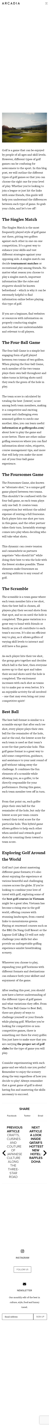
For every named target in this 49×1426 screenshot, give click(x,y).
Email (40, 1115)
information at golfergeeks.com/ (23, 428)
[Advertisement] (24, 85)
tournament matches (24, 263)
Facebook (11, 1115)
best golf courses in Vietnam (25, 899)
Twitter (27, 1115)
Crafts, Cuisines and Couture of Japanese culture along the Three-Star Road (14, 1152)
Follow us (22, 1269)
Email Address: (11, 1317)
